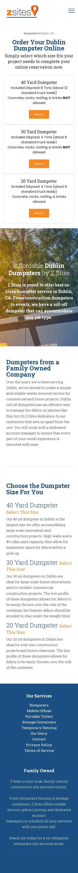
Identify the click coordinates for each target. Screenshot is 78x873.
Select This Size (22, 512)
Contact (39, 739)
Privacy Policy (39, 744)
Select (39, 164)
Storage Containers (39, 722)
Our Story (39, 733)
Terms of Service (39, 750)
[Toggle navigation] (71, 10)
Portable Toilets (39, 716)
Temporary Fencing (39, 727)
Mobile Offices (39, 710)
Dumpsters (31, 33)
